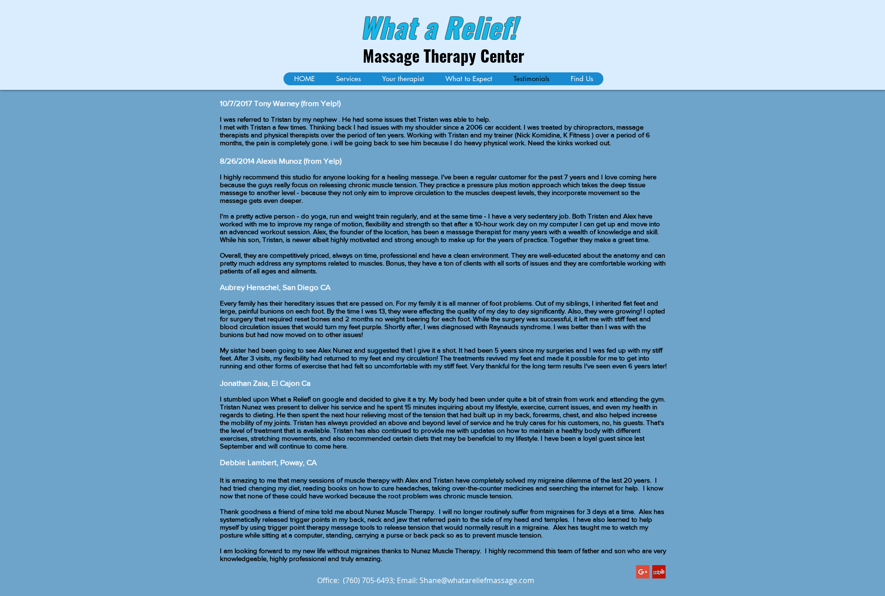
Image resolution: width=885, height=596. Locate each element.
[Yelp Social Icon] (659, 571)
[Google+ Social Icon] (642, 571)
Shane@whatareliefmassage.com (476, 580)
